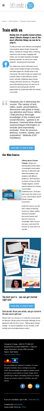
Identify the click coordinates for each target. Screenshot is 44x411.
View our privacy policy (12, 354)
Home (4, 21)
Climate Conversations (28, 21)
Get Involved (13, 21)
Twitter (30, 399)
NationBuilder (18, 404)
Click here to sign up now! (22, 148)
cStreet (23, 407)
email (37, 399)
